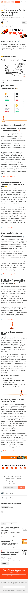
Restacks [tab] (11, 507)
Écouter (24, 22)
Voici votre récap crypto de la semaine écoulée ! (9, 540)
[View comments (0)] (7, 26)
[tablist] (7, 507)
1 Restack (11, 493)
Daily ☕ (3, 5)
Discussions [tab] (13, 523)
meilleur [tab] (3, 523)
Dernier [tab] (8, 523)
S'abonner (18, 1)
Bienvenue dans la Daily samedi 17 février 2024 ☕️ (10, 533)
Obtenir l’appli (20, 587)
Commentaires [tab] (5, 507)
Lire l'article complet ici (9, 176)
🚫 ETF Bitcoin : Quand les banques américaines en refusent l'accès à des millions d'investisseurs (10, 552)
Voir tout (4, 563)
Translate (3, 7)
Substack (5, 590)
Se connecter (24, 1)
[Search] (25, 523)
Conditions (20, 582)
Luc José (6, 21)
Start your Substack (10, 587)
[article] (14, 532)
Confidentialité (14, 582)
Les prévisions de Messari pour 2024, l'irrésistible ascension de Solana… (9, 544)
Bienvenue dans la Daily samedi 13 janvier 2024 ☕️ (10, 556)
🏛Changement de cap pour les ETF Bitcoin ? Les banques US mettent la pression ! (10, 529)
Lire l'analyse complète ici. (10, 451)
